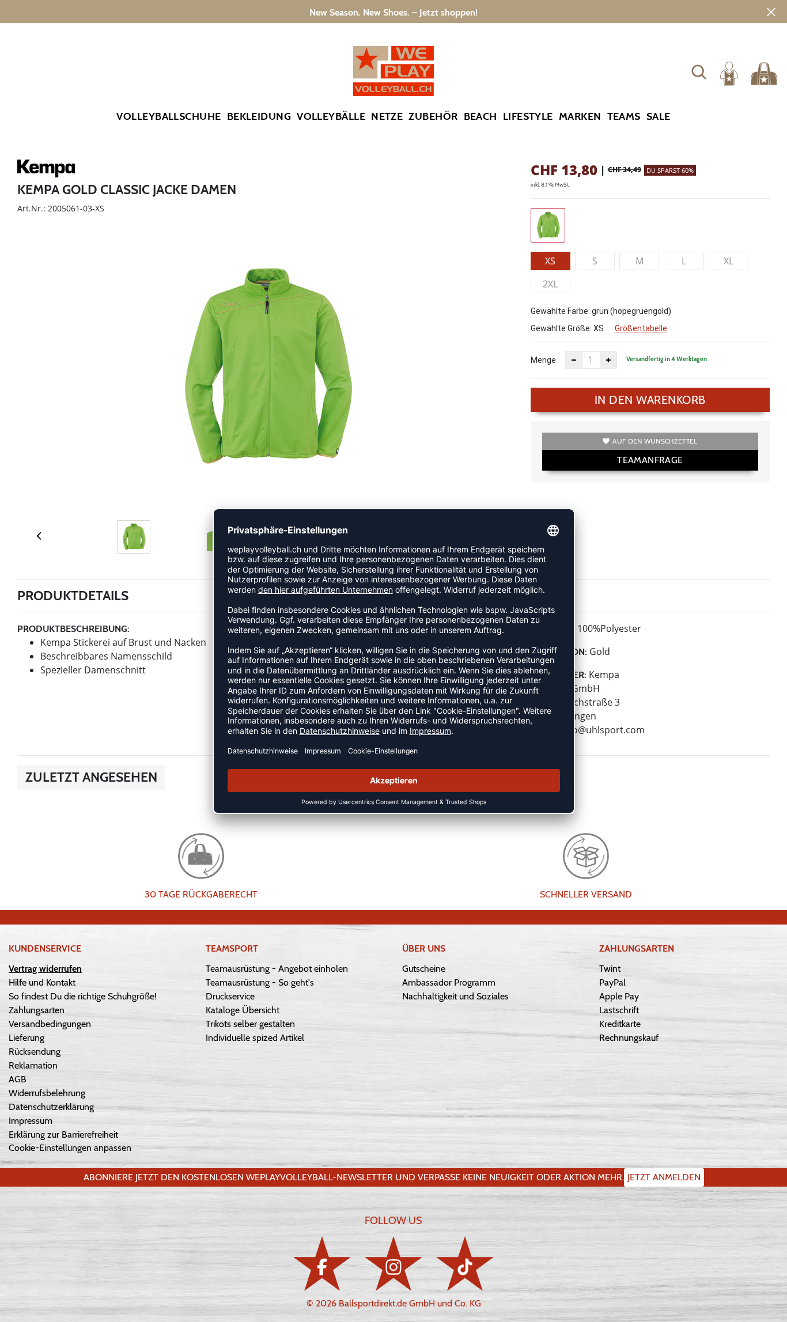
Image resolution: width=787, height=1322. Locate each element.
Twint (609, 968)
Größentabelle (641, 328)
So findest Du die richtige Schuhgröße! (83, 996)
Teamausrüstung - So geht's (260, 982)
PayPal (612, 982)
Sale (658, 116)
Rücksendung (34, 1051)
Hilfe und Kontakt (42, 982)
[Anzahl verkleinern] (573, 360)
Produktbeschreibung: (73, 628)
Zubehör (432, 116)
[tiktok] (465, 1263)
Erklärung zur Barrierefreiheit (63, 1134)
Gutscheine (423, 968)
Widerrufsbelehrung (47, 1093)
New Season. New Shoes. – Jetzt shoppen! (393, 12)
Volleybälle (331, 116)
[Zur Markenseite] (46, 170)
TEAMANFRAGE (650, 459)
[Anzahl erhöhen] (608, 360)
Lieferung (26, 1037)
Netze (387, 116)
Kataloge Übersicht (242, 1010)
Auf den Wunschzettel (654, 441)
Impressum (30, 1120)
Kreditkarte (620, 1023)
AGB (18, 1079)
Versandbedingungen (50, 1023)
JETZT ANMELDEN (664, 1177)
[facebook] (322, 1263)
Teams (624, 116)
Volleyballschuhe (168, 116)
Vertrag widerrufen (45, 968)
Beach (480, 116)
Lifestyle (528, 116)
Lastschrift (619, 1010)
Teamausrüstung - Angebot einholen (277, 968)
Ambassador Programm (448, 982)
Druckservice (230, 996)
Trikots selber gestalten (250, 1023)
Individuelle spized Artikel (255, 1037)
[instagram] (393, 1263)
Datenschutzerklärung (51, 1106)
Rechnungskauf (629, 1037)
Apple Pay (619, 996)
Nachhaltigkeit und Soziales (455, 996)
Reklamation (33, 1065)
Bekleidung (259, 116)
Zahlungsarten (37, 1010)
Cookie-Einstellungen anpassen (70, 1147)
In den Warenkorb (650, 400)
